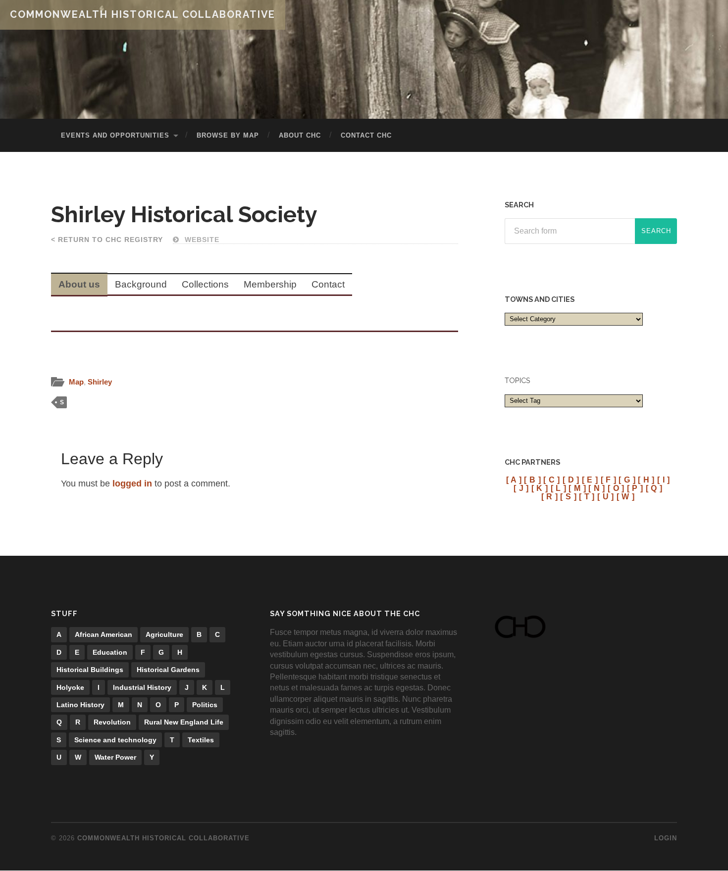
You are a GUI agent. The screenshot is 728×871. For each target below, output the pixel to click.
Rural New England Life (183, 722)
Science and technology (115, 740)
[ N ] (596, 488)
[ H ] (646, 479)
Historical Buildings (89, 670)
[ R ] (549, 496)
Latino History (80, 705)
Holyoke (70, 687)
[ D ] (571, 479)
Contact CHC (366, 135)
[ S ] (568, 496)
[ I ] (663, 479)
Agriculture (164, 634)
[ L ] (559, 488)
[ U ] (605, 496)
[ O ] (616, 488)
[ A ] (514, 479)
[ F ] (609, 479)
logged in (132, 483)
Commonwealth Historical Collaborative (142, 14)
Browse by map (228, 135)
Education (110, 652)
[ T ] (587, 496)
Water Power (115, 757)
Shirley (100, 382)
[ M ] (577, 488)
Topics (517, 380)
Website (200, 239)
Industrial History (142, 687)
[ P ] (635, 488)
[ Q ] (654, 488)
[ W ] (626, 496)
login (665, 838)
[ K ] (539, 488)
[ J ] (521, 488)
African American (103, 634)
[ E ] (590, 479)
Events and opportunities (115, 135)
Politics (204, 705)
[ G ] (627, 479)
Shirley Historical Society (184, 214)
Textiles (201, 740)
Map (76, 382)
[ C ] (551, 479)
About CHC (300, 135)
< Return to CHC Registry (107, 239)
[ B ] (532, 479)
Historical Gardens (168, 670)
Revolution (112, 722)
